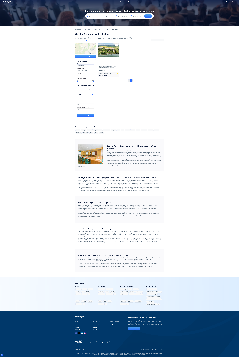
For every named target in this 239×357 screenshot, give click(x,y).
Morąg (91, 132)
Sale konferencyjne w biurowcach (154, 291)
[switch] (93, 94)
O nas (76, 324)
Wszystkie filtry (85, 115)
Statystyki (95, 329)
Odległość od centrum (81, 78)
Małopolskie (109, 294)
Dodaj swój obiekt (114, 324)
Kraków (84, 289)
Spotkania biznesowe (134, 294)
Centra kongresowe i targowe (153, 296)
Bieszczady (78, 304)
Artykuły (77, 326)
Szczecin (84, 294)
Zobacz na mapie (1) (85, 56)
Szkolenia (136, 289)
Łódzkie (112, 291)
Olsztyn (78, 130)
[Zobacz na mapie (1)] (85, 48)
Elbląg (94, 130)
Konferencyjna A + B (103, 75)
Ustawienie (86, 88)
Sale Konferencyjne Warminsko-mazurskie (93, 29)
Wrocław (90, 289)
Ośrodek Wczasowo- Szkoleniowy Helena (107, 59)
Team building (139, 291)
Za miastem (101, 304)
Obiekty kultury (150, 301)
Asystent (95, 327)
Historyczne (130, 301)
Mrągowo (114, 130)
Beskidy (90, 301)
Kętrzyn (156, 130)
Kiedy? (119, 15)
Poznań (77, 291)
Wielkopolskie (102, 294)
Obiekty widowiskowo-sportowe (154, 299)
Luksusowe (123, 304)
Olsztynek (128, 130)
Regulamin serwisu (145, 349)
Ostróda (100, 130)
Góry (105, 301)
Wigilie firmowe (124, 294)
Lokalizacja (79, 73)
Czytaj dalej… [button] (86, 40)
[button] (117, 2)
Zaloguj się (95, 326)
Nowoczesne (138, 301)
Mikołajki (83, 130)
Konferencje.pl (78, 29)
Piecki (96, 132)
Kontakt (77, 327)
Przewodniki (77, 329)
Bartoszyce (78, 132)
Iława (133, 130)
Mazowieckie (109, 289)
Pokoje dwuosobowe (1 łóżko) (83, 102)
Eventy (130, 289)
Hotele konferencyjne (151, 289)
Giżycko (89, 130)
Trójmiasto (84, 301)
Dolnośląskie (101, 289)
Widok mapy (160, 40)
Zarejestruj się (96, 324)
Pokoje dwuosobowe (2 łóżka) (83, 107)
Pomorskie (101, 291)
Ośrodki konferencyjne (152, 294)
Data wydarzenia (80, 68)
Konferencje (123, 289)
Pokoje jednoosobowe (81, 97)
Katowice (78, 294)
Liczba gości (79, 88)
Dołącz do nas (134, 328)
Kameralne (123, 301)
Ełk (118, 130)
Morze (100, 301)
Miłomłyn (101, 132)
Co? (90, 15)
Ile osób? (135, 15)
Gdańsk (87, 291)
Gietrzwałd (144, 130)
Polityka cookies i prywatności (157, 349)
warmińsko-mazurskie (107, 62)
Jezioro (109, 301)
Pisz (122, 130)
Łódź (83, 291)
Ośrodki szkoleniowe (151, 304)
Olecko (137, 130)
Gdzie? (104, 15)
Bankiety (132, 291)
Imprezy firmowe (124, 291)
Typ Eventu (79, 63)
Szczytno (151, 130)
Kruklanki (100, 62)
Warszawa (78, 289)
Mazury (77, 301)
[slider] (77, 81)
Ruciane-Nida (106, 130)
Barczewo (85, 132)
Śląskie (107, 291)
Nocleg (79, 94)
